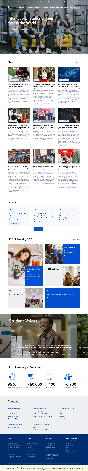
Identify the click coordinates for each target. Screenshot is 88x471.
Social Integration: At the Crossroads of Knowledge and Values (19, 85)
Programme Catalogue (32, 443)
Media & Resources (71, 438)
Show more (38, 229)
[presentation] (3, 334)
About (66, 7)
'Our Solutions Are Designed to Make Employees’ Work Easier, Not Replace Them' (44, 86)
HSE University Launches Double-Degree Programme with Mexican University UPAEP (43, 127)
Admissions (22, 7)
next (82, 381)
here (56, 467)
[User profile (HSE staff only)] (74, 1)
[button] (41, 356)
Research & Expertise (14, 79)
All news (76, 62)
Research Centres (50, 443)
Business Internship (31, 456)
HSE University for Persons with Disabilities (15, 457)
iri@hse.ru (35, 427)
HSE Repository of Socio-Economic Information (71, 450)
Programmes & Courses (34, 7)
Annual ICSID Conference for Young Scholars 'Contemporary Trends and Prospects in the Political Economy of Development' (43, 218)
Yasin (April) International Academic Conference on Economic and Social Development (52, 456)
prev (5, 381)
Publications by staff (70, 441)
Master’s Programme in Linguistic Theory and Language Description (57, 354)
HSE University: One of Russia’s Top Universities (34, 20)
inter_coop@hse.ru (62, 411)
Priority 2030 (12, 120)
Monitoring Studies (50, 447)
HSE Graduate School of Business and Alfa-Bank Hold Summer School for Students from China (69, 168)
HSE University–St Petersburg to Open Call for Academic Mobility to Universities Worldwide (18, 127)
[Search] (71, 7)
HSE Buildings (11, 454)
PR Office (60, 413)
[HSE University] (9, 7)
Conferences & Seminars (52, 450)
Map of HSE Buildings (13, 416)
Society (36, 79)
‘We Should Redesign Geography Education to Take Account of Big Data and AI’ (18, 168)
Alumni (41, 1)
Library (67, 447)
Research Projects (50, 445)
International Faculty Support (15, 424)
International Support (56, 7)
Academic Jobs (35, 1)
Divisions (9, 1)
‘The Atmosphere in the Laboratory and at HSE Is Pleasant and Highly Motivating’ (68, 127)
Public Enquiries (11, 460)
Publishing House (69, 445)
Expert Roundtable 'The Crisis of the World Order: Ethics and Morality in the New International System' (18, 217)
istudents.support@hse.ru (39, 411)
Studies (29, 438)
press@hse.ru (61, 416)
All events (75, 202)
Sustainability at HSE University (15, 445)
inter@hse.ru (11, 411)
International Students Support (40, 408)
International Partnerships (25, 1)
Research (45, 7)
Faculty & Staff (16, 1)
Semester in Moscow (32, 454)
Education (12, 161)
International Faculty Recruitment (41, 424)
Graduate (29, 447)
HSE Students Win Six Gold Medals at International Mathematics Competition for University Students (44, 168)
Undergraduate (30, 445)
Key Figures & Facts (12, 443)
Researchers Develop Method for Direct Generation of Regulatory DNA (69, 85)
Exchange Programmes (32, 450)
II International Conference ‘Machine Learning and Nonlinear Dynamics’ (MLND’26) (67, 217)
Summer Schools (31, 452)
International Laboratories (52, 441)
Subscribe (49, 229)
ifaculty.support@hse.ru (13, 427)
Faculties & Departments (13, 447)
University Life (47, 1)
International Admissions (14, 408)
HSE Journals (68, 443)
